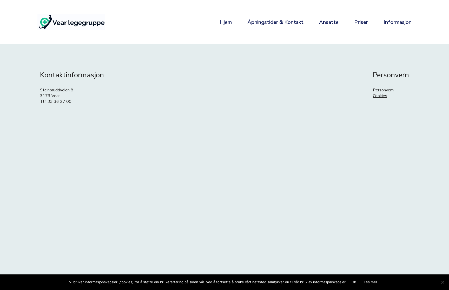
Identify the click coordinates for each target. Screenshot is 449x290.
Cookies (380, 96)
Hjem (226, 22)
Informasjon (398, 22)
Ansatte (329, 22)
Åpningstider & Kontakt (275, 22)
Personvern (383, 90)
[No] (442, 282)
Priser (361, 22)
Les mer (370, 282)
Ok (354, 282)
